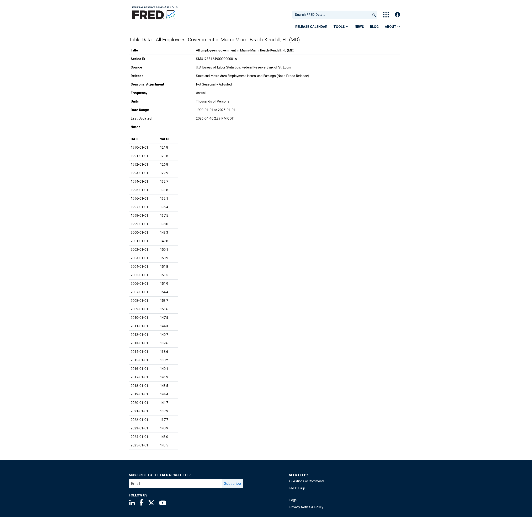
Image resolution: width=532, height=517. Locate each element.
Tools (340, 27)
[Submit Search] (374, 15)
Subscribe (232, 483)
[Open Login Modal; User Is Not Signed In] (397, 14)
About (391, 27)
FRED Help (297, 488)
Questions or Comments (307, 481)
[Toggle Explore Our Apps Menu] (386, 14)
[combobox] (331, 15)
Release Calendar (311, 27)
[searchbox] (332, 15)
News (359, 27)
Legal (293, 500)
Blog (374, 27)
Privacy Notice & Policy (306, 507)
